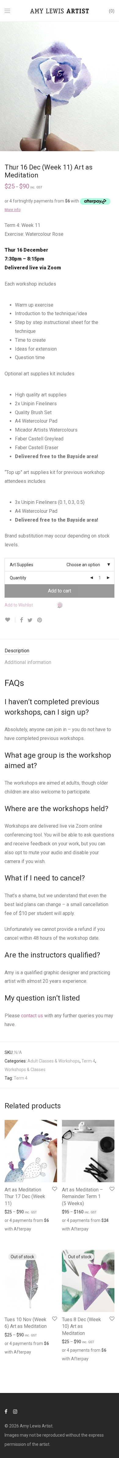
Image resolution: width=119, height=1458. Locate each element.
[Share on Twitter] (30, 620)
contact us (32, 1016)
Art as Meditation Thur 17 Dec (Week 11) (25, 1196)
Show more (43, 1236)
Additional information (28, 662)
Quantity (18, 577)
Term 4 (88, 1061)
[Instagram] (15, 1411)
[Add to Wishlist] (10, 619)
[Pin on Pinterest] (40, 620)
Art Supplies (21, 564)
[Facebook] (6, 1411)
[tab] (59, 651)
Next (113, 86)
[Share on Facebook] (21, 620)
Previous (6, 86)
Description (17, 651)
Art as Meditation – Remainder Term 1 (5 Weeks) (82, 1196)
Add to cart (59, 591)
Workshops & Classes (25, 1069)
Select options (15, 1236)
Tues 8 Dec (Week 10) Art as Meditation (81, 1326)
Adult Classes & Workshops (53, 1061)
